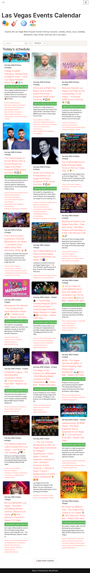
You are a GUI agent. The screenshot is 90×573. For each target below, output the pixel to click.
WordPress (53, 571)
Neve (34, 571)
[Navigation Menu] (85, 2)
